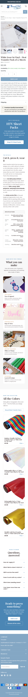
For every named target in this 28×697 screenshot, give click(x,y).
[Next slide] (26, 51)
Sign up (22, 666)
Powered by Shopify (14, 694)
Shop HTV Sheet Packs (14, 142)
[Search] (25, 12)
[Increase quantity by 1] (14, 74)
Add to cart (14, 619)
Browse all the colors (14, 623)
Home (2, 16)
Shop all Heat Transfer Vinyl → (13, 410)
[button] (3, 51)
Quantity (3, 70)
